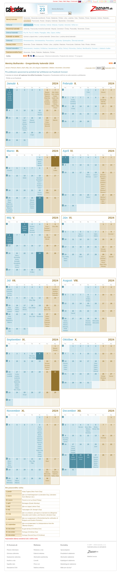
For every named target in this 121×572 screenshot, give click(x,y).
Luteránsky (58, 40)
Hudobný (37, 48)
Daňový (79, 48)
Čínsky (67, 29)
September (44, 68)
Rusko (42, 21)
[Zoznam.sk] (103, 8)
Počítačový (44, 48)
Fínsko (87, 18)
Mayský (53, 29)
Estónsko (55, 21)
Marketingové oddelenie (68, 564)
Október (51, 68)
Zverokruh (60, 29)
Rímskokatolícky (29, 40)
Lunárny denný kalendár (68, 36)
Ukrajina (48, 21)
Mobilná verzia (92, 556)
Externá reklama (39, 553)
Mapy (68, 1)
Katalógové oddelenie (67, 560)
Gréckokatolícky (40, 40)
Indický (49, 25)
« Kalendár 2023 (90, 68)
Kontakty (64, 545)
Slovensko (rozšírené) (38, 18)
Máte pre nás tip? (66, 567)
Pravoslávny (50, 40)
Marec (19, 68)
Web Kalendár (39, 56)
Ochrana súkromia (13, 553)
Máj (27, 68)
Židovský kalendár (77, 40)
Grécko (99, 18)
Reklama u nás (38, 550)
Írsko (76, 18)
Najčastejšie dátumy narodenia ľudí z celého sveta (21, 539)
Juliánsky (27, 29)
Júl (34, 68)
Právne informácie (13, 550)
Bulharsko (27, 21)
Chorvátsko (70, 21)
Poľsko (61, 18)
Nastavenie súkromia (13, 557)
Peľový (65, 48)
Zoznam (55, 1)
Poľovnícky (72, 48)
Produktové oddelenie (67, 553)
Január (7, 68)
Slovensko (27, 18)
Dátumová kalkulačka (52, 56)
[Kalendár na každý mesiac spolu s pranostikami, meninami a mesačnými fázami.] (16, 8)
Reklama (37, 545)
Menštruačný (87, 48)
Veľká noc (74, 25)
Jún (30, 68)
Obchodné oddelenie (67, 557)
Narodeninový (53, 48)
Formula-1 (95, 48)
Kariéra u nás (11, 560)
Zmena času (55, 36)
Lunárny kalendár (44, 36)
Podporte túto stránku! (67, 56)
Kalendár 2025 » (110, 68)
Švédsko (81, 18)
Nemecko (93, 18)
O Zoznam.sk (12, 545)
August (38, 68)
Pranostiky (73, 29)
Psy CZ (31, 33)
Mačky (37, 33)
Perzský (36, 25)
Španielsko (62, 21)
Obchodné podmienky (41, 557)
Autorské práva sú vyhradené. (96, 547)
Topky (60, 1)
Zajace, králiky (55, 33)
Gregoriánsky (28, 25)
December (66, 68)
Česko (48, 18)
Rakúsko (106, 18)
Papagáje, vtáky (45, 33)
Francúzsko (35, 21)
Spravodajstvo (65, 550)
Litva (65, 18)
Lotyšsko (71, 18)
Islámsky (43, 25)
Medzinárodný (28, 48)
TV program (78, 56)
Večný (60, 48)
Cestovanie (74, 1)
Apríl (23, 68)
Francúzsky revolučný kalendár (40, 29)
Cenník (36, 560)
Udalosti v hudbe (104, 48)
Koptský (61, 25)
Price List (37, 564)
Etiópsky (55, 25)
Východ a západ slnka (31, 36)
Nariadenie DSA (12, 567)
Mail (64, 1)
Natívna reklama (39, 567)
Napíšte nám (11, 564)
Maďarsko (54, 18)
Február (13, 68)
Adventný (68, 25)
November (59, 68)
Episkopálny (67, 40)
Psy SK (26, 33)
